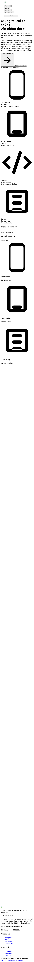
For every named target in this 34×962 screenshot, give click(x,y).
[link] (7, 65)
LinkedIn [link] (8, 955)
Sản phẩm (8, 10)
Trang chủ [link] (8, 938)
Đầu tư (7, 8)
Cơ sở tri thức (9, 12)
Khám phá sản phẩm (20, 65)
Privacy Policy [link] (6, 960)
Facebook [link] (8, 951)
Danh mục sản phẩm (7, 752)
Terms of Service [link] (17, 960)
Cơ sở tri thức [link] (9, 943)
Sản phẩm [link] (8, 941)
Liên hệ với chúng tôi (7, 53)
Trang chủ (8, 6)
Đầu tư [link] (7, 939)
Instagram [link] (8, 953)
